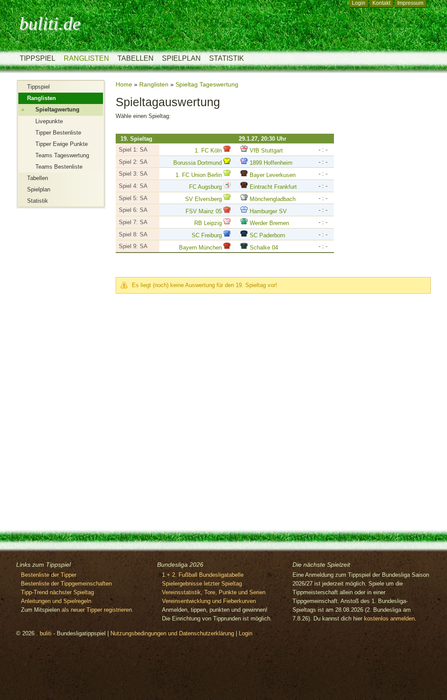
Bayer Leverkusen (273, 175)
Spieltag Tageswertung (206, 84)
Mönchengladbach (273, 199)
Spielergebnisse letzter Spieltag (202, 583)
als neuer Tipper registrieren (97, 609)
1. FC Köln (208, 150)
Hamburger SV (268, 211)
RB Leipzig (208, 223)
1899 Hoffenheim (271, 162)
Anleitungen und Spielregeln (56, 601)
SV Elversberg (203, 199)
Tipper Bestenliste (58, 132)
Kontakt (381, 3)
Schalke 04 (264, 247)
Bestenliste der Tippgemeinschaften (66, 583)
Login (358, 3)
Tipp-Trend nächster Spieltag (57, 592)
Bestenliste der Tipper (48, 575)
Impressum (410, 3)
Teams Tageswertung (62, 155)
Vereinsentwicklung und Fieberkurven (209, 601)
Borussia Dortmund (197, 162)
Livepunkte (49, 121)
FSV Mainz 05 (204, 211)
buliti (46, 633)
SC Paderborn (267, 235)
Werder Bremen (269, 223)
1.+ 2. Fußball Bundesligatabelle (203, 575)
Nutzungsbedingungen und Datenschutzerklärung (172, 633)
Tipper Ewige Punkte (61, 144)
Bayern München (200, 247)
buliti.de (50, 24)
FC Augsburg (205, 187)
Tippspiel (37, 58)
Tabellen (135, 58)
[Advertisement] (51, 362)
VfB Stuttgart (266, 150)
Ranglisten (86, 58)
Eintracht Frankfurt (273, 187)
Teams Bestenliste (59, 166)
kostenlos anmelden (389, 618)
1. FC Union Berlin (198, 175)
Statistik (226, 58)
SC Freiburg (207, 235)
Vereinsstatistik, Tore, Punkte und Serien (213, 592)
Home (124, 84)
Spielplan (181, 58)
